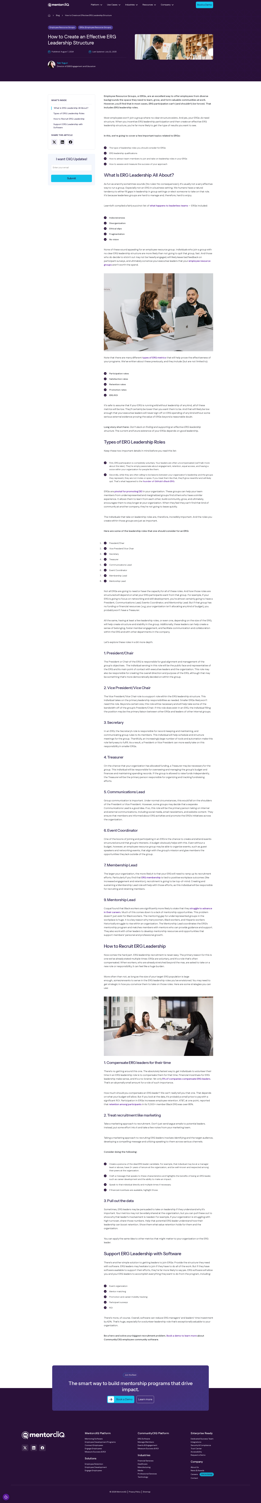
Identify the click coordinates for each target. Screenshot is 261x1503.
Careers (201, 1474)
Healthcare (142, 1464)
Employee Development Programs (100, 1442)
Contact (194, 1478)
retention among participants (125, 1104)
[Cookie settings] (6, 1497)
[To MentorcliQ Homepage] (58, 5)
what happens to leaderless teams (169, 206)
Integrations (196, 1442)
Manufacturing (144, 1467)
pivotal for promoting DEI (128, 491)
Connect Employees (94, 1445)
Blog (58, 15)
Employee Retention (94, 1464)
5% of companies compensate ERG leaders (186, 1079)
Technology (143, 1477)
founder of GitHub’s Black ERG (158, 481)
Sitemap (146, 1492)
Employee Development (96, 1467)
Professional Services (147, 1473)
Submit (71, 178)
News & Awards (197, 1470)
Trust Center (196, 1448)
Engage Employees (93, 1448)
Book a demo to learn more (182, 1336)
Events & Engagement (147, 1445)
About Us (195, 1467)
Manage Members (146, 1442)
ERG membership (151, 877)
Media (140, 1470)
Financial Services (145, 1460)
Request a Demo (198, 1455)
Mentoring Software (94, 1439)
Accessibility (196, 1452)
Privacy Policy (134, 1492)
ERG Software (144, 1439)
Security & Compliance (201, 1445)
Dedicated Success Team (202, 1439)
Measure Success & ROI (95, 1452)
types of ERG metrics (154, 358)
